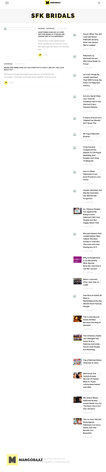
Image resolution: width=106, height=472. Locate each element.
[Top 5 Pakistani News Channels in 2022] (77, 362)
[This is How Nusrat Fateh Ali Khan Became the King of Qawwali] (77, 318)
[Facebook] (76, 459)
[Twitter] (82, 459)
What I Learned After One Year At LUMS (91, 282)
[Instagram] (89, 459)
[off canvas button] (7, 3)
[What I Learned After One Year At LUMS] (77, 281)
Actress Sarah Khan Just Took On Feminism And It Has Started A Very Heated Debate (92, 101)
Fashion (41, 28)
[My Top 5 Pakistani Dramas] (74, 134)
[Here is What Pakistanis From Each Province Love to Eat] (74, 172)
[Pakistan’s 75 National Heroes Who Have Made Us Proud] (74, 56)
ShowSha (50, 28)
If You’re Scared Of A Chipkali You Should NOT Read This (92, 120)
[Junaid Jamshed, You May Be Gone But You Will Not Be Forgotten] (74, 190)
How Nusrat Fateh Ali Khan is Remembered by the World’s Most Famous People (92, 300)
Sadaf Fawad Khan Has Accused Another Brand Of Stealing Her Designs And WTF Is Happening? (51, 34)
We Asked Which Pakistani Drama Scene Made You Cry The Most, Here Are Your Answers (92, 403)
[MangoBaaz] (25, 459)
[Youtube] (96, 459)
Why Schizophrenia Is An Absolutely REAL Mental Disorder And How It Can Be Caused (92, 263)
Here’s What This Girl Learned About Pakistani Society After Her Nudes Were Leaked (92, 39)
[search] (99, 3)
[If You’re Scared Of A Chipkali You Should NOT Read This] (74, 118)
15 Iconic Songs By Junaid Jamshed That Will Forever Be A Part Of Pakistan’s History (92, 80)
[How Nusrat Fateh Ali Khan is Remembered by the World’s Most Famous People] (74, 296)
